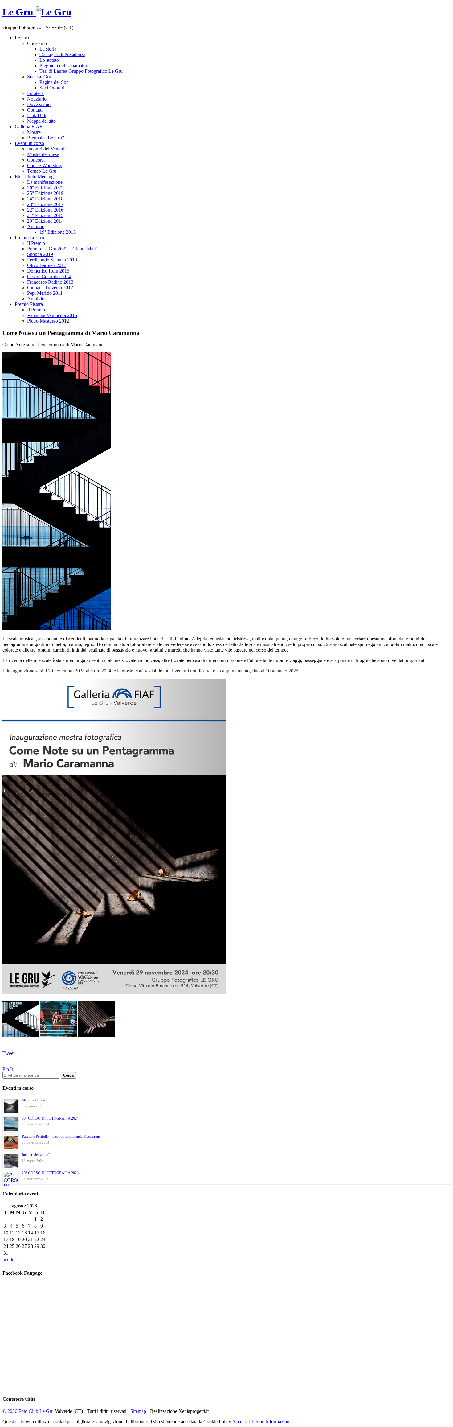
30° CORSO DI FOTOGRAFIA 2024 (50, 1118)
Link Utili (36, 115)
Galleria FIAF (28, 126)
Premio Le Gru (29, 237)
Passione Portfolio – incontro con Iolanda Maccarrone (61, 1136)
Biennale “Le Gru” (45, 137)
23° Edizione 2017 (45, 204)
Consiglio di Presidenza (62, 54)
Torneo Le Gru (41, 171)
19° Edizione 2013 (57, 232)
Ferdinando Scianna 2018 (52, 259)
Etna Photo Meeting (34, 176)
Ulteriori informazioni (269, 1421)
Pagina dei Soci (54, 82)
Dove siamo (39, 104)
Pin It (7, 1069)
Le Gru (19, 12)
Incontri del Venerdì (46, 148)
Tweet (8, 1053)
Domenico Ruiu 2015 (48, 270)
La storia (47, 48)
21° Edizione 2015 (45, 215)
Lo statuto (49, 60)
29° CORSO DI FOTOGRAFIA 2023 (50, 1173)
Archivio (35, 226)
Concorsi (36, 159)
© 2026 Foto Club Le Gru (28, 1411)
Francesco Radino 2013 (50, 282)
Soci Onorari (51, 87)
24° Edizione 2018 (45, 198)
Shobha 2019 (40, 254)
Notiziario (37, 98)
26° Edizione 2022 (45, 187)
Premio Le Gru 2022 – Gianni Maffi (62, 248)
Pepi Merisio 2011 (45, 293)
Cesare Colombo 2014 (49, 276)
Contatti (35, 110)
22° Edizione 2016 (45, 209)
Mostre (34, 132)
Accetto (239, 1421)
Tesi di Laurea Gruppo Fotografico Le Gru (81, 71)
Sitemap (138, 1411)
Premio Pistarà (29, 304)
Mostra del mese (43, 154)
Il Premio (36, 243)
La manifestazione (45, 182)
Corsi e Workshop (44, 165)
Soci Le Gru (39, 76)
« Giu (8, 1259)
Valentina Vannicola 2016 (52, 315)
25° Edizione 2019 (45, 193)
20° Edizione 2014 (45, 221)
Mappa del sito (41, 121)
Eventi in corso (29, 143)
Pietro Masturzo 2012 (48, 320)
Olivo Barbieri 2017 (46, 265)
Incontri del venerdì (36, 1155)
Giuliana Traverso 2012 (50, 287)
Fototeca (35, 93)
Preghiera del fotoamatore (64, 65)
